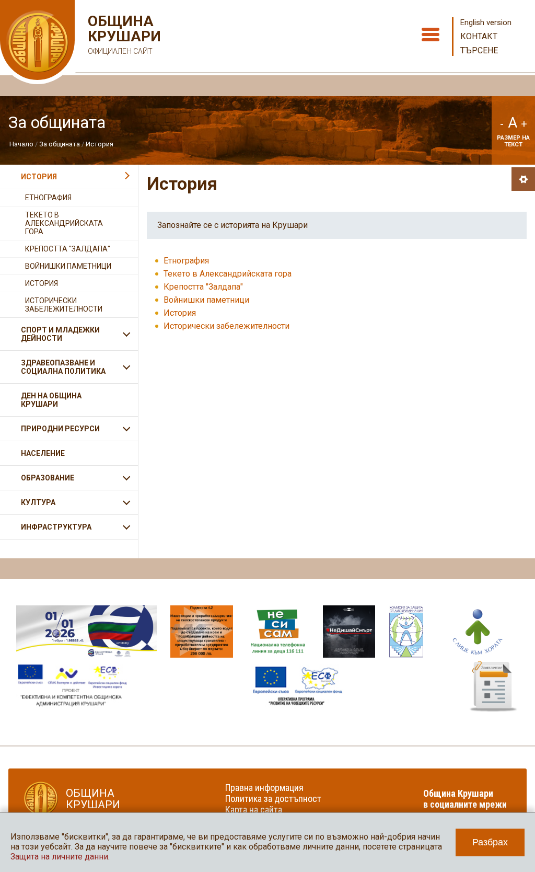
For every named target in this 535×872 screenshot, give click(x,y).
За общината (59, 144)
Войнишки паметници (206, 300)
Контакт (478, 36)
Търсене (479, 50)
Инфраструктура (56, 527)
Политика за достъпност (273, 798)
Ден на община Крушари (51, 400)
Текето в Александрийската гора (228, 274)
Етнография (186, 261)
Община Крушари (123, 34)
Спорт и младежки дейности (60, 334)
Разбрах (490, 842)
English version (485, 22)
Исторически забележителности (226, 326)
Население (43, 453)
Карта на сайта (253, 809)
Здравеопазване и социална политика (63, 367)
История (99, 144)
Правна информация (264, 787)
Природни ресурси (60, 428)
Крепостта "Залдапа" (203, 287)
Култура (38, 502)
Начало (21, 144)
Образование (47, 478)
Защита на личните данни (59, 857)
